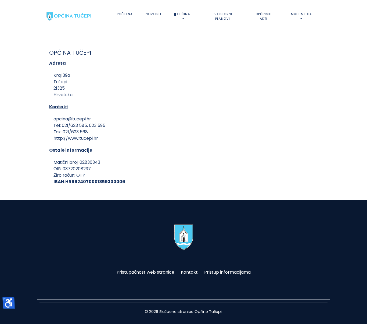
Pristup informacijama (227, 272)
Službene (168, 311)
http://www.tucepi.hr (75, 138)
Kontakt (189, 272)
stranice (185, 311)
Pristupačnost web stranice (145, 272)
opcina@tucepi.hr (72, 119)
